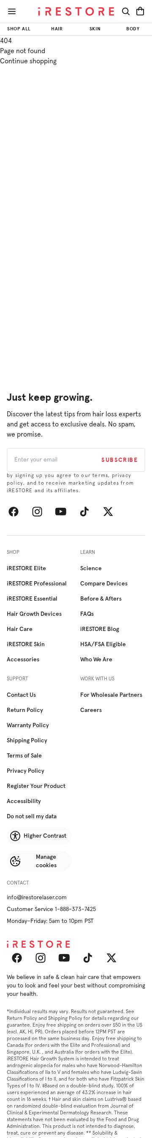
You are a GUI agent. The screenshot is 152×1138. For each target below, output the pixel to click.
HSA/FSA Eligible (103, 644)
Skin (95, 29)
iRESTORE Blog (99, 629)
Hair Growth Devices (34, 614)
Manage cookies (46, 861)
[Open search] (126, 11)
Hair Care (20, 629)
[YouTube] (61, 512)
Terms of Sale (24, 756)
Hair (56, 29)
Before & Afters (101, 599)
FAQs (87, 614)
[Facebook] (13, 512)
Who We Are (96, 660)
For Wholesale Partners (111, 695)
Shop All (18, 29)
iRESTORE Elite (26, 569)
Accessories (23, 660)
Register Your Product (36, 786)
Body (132, 29)
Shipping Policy (27, 741)
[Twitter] (108, 512)
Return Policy (25, 710)
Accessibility (24, 801)
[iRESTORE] (76, 11)
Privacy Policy (25, 771)
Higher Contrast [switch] (45, 836)
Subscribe (119, 459)
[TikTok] (84, 512)
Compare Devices (104, 584)
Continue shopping (28, 61)
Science (91, 569)
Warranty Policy (28, 725)
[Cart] (140, 11)
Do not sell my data (32, 817)
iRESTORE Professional (37, 584)
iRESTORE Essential (32, 599)
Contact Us (21, 695)
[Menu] (12, 11)
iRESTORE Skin (26, 644)
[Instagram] (37, 512)
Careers (91, 710)
